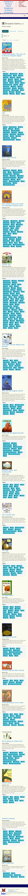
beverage (19, 831)
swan (12, 322)
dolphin (21, 297)
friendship (13, 406)
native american (8, 450)
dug (13, 298)
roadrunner (13, 315)
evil (20, 362)
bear (20, 284)
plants (6, 92)
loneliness (7, 573)
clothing (6, 77)
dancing (14, 362)
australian (7, 222)
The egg (5, 550)
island (13, 408)
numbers (18, 365)
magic (6, 365)
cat (5, 172)
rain (16, 367)
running (12, 92)
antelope (21, 280)
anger (6, 127)
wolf (5, 328)
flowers (6, 300)
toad (17, 322)
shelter (6, 93)
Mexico (20, 86)
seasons (6, 412)
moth (18, 308)
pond (23, 311)
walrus (6, 326)
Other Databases (22, 6)
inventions (21, 134)
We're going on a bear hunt (12, 741)
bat (12, 484)
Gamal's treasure (8, 818)
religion (21, 367)
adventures (7, 170)
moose (12, 308)
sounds (12, 617)
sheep (11, 318)
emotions (7, 228)
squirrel (6, 320)
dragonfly (7, 298)
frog (12, 230)
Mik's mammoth (8, 863)
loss (22, 84)
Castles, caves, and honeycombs (9, 471)
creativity (18, 608)
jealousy (6, 136)
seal (5, 318)
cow (22, 295)
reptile (6, 315)
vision (17, 324)
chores (17, 128)
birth (11, 567)
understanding (8, 244)
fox (17, 300)
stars (18, 93)
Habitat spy (6, 264)
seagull (19, 317)
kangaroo (21, 231)
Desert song (6, 783)
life (5, 233)
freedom (11, 81)
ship (19, 179)
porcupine (7, 313)
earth (19, 226)
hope (17, 82)
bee (11, 286)
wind (13, 246)
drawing (6, 716)
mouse (19, 408)
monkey (6, 175)
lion (5, 684)
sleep (18, 241)
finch (18, 298)
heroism (14, 448)
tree (21, 242)
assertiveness (13, 127)
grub (17, 230)
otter (21, 309)
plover (17, 311)
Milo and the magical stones (12, 391)
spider (22, 495)
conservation (18, 833)
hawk (12, 304)
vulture (12, 369)
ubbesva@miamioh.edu (12, 891)
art (12, 680)
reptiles (19, 239)
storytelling (20, 412)
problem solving (8, 367)
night (12, 800)
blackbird (7, 289)
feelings (6, 134)
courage (13, 77)
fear (18, 228)
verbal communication (9, 139)
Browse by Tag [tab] (13, 31)
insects (13, 231)
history (6, 82)
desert (17, 798)
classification (7, 295)
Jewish (18, 364)
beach (14, 284)
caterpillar (7, 224)
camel (6, 833)
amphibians (14, 221)
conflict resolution (18, 172)
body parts (17, 291)
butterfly (6, 293)
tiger (23, 181)
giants (16, 612)
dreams (11, 79)
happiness (13, 134)
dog (5, 79)
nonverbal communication (10, 177)
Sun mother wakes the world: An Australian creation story (13, 204)
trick (6, 842)
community (7, 362)
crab (18, 488)
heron (17, 304)
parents (21, 88)
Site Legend (21, 5)
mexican (14, 86)
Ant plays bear (7, 595)
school (17, 723)
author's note (14, 73)
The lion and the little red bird (13, 670)
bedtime (6, 527)
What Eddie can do (9, 157)
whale (19, 139)
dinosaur (15, 132)
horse (23, 82)
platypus (12, 239)
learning (12, 836)
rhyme (11, 493)
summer (6, 414)
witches (18, 369)
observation (7, 309)
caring (16, 567)
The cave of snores (9, 637)
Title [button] (7, 40)
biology (14, 288)
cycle (6, 297)
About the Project (21, 3)
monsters (13, 175)
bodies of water (8, 75)
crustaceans (7, 490)
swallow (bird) (21, 320)
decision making (8, 174)
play (18, 492)
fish (23, 298)
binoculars (7, 288)
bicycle (20, 127)
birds (21, 73)
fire (5, 81)
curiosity (12, 682)
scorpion (13, 317)
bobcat (19, 289)
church (21, 75)
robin (20, 315)
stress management (14, 181)
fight (23, 79)
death (19, 77)
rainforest (7, 179)
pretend (13, 616)
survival (22, 876)
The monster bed (8, 515)
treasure (21, 840)
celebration (19, 224)
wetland (12, 326)
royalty (18, 838)
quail (13, 313)
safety (17, 493)
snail (16, 318)
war (23, 93)
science (6, 317)
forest (12, 300)
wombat (19, 246)
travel (15, 183)
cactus (13, 293)
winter (12, 414)
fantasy (6, 571)
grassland (22, 302)
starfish (13, 320)
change (11, 128)
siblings (12, 93)
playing (6, 616)
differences (7, 132)
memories (7, 86)
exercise (11, 610)
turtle (12, 324)
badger (15, 282)
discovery (17, 174)
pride (6, 723)
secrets (18, 92)
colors (6, 682)
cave (16, 75)
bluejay (13, 289)
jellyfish (6, 308)
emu (13, 228)
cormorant (15, 295)
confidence (7, 130)
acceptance (7, 873)
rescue (13, 179)
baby (14, 565)
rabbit (19, 313)
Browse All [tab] (5, 31)
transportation (8, 183)
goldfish (6, 302)
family (17, 79)
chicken (6, 569)
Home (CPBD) (22, 1)
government (18, 81)
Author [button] (11, 40)
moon (12, 136)
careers (6, 608)
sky (13, 241)
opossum (15, 309)
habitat (6, 304)
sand (22, 800)
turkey (6, 324)
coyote (11, 798)
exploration (7, 448)
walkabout (7, 246)
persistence (7, 90)
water (6, 844)
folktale (6, 230)
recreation (17, 761)
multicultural (7, 88)
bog (23, 291)
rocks (16, 410)
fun (5, 612)
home (12, 82)
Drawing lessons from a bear (12, 702)
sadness (19, 136)
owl (20, 237)
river (6, 454)
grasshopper (14, 302)
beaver (6, 286)
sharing (13, 412)
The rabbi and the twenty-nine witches (13, 345)
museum (6, 719)
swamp (6, 322)
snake (6, 242)
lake (20, 448)
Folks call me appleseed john (13, 433)
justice (16, 84)
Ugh (3, 113)
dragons (13, 569)
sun (16, 242)
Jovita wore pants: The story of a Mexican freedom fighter (13, 55)
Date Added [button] (16, 40)
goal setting (7, 614)
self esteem (7, 138)
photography (15, 90)
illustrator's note (8, 84)
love (10, 233)
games (10, 612)
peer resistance (8, 410)
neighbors (17, 450)
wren (17, 328)
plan (23, 90)
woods (11, 328)
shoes (6, 181)
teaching (14, 575)
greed (20, 406)
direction (13, 226)
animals (6, 73)
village (6, 369)
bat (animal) (7, 284)
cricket (6, 226)
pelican (11, 311)
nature (14, 88)
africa (6, 831)
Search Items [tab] (21, 31)
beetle (13, 222)
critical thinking (16, 130)
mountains (20, 175)
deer (11, 297)
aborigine (7, 221)
